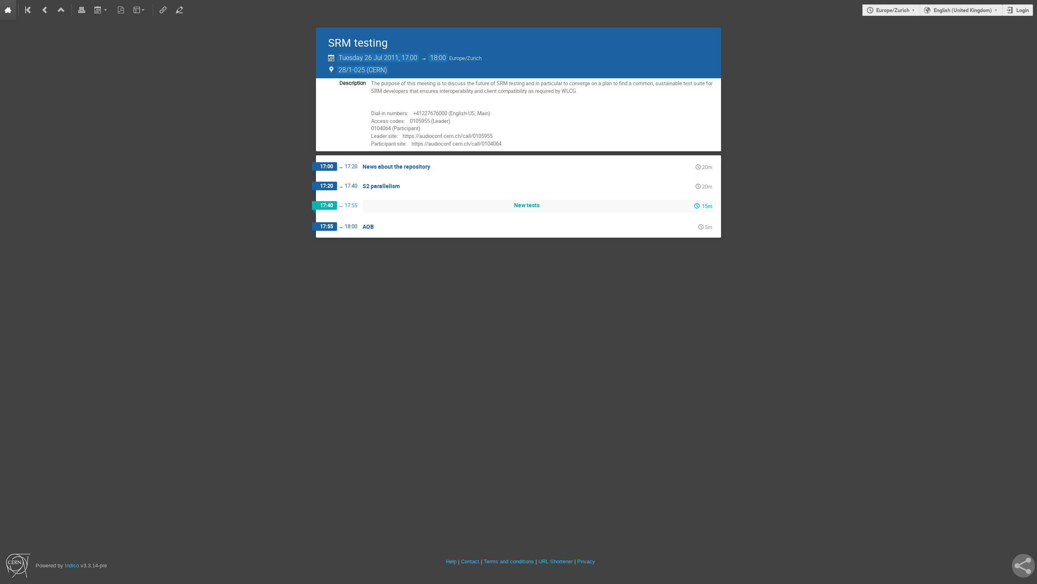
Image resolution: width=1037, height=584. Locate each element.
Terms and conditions (509, 561)
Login (1022, 10)
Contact (470, 561)
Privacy (586, 561)
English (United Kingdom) (963, 10)
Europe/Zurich (892, 10)
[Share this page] (1023, 566)
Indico (72, 565)
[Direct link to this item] (436, 167)
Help (451, 561)
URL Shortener (555, 561)
